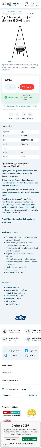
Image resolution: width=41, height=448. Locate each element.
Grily (20, 11)
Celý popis (5, 70)
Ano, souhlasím (29, 439)
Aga (22, 132)
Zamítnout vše (11, 439)
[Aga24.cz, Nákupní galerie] (2, 11)
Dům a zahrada (11, 11)
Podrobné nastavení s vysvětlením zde (20, 443)
